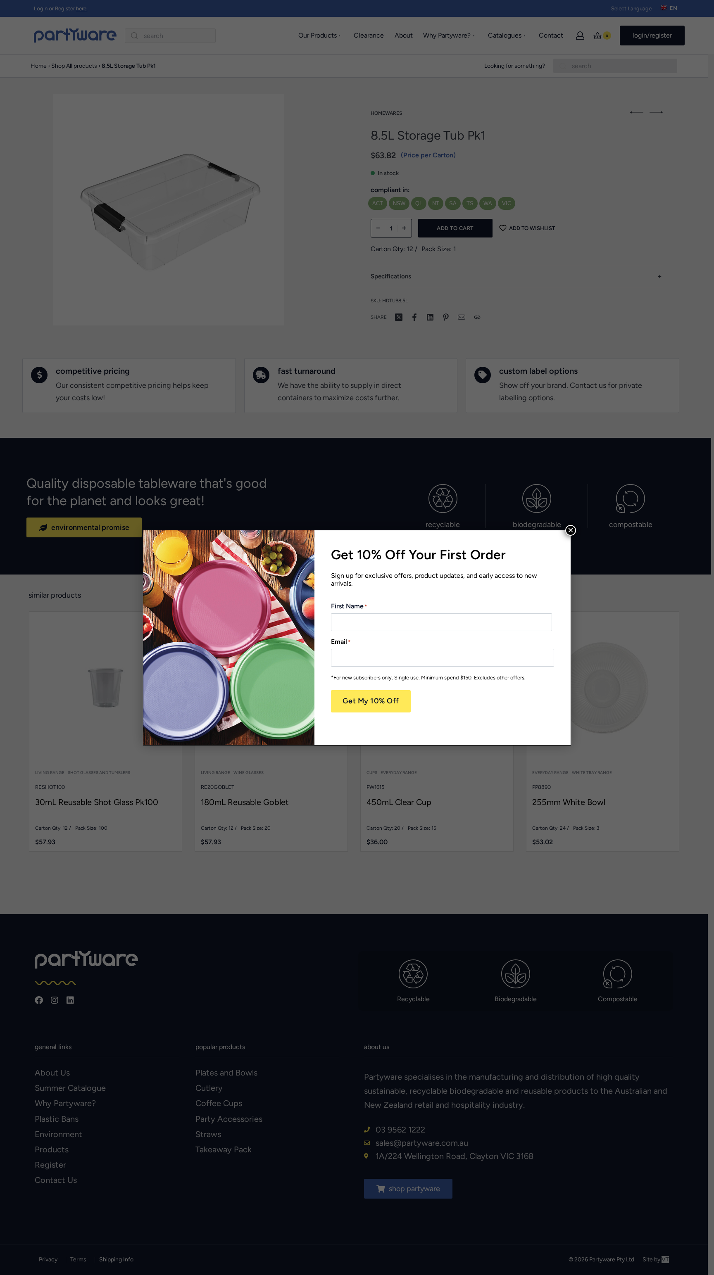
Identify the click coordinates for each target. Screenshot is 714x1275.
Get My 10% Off (371, 700)
